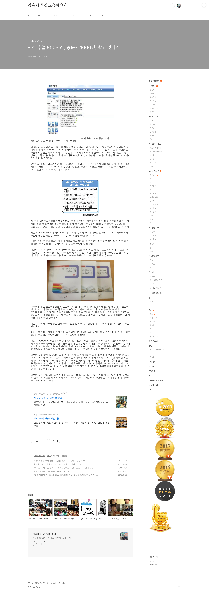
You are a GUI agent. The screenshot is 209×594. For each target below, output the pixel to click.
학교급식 (153, 128)
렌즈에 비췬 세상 (155, 293)
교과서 (152, 201)
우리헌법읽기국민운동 (157, 350)
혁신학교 (153, 101)
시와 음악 (152, 362)
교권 (151, 216)
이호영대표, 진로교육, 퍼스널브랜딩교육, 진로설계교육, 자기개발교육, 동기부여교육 (71, 403)
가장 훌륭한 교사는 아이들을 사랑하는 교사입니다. (52, 538)
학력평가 (153, 186)
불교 (151, 305)
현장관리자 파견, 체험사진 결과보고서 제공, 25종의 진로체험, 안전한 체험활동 (72, 424)
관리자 (103, 15)
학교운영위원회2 (156, 151)
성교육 (152, 112)
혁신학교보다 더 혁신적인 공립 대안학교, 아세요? (56, 464)
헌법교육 (153, 357)
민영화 (152, 321)
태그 (40, 15)
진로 (151, 268)
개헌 (151, 353)
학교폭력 (153, 124)
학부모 (152, 179)
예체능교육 (154, 197)
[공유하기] (41, 441)
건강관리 (152, 371)
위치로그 (73, 15)
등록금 (152, 166)
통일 (150, 390)
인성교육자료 (154, 256)
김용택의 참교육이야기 (47, 6)
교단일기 (153, 212)
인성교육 (153, 264)
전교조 (152, 248)
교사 (151, 182)
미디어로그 (56, 15)
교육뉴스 (153, 276)
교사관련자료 (39, 455)
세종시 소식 (153, 385)
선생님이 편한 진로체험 (47, 418)
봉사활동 (153, 193)
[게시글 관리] (45, 441)
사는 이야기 (154, 318)
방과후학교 (154, 205)
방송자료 (152, 272)
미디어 (152, 325)
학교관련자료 (154, 228)
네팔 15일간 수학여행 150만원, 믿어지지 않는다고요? (58, 460)
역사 (151, 333)
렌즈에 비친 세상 (155, 288)
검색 (172, 6)
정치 (151, 310)
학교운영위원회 (155, 148)
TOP (179, 584)
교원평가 (153, 93)
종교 (150, 298)
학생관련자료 (154, 117)
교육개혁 (153, 108)
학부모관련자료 (155, 144)
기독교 (152, 302)
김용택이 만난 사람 (156, 380)
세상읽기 (153, 336)
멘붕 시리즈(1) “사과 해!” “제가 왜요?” (50, 471)
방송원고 (153, 284)
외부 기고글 (153, 341)
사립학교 (153, 208)
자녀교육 (153, 163)
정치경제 (152, 366)
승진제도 (153, 90)
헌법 (150, 346)
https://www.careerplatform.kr (48, 394)
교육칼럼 (153, 175)
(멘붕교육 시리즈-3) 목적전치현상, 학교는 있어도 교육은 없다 (61, 468)
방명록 (89, 15)
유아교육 (153, 235)
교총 (151, 251)
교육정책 (152, 86)
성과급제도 (154, 97)
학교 (49, 455)
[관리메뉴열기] (204, 5)
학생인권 (153, 135)
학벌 (151, 219)
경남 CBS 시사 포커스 (158, 280)
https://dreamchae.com (44, 414)
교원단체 (152, 244)
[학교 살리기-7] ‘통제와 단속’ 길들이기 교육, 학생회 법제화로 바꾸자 (64, 475)
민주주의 (152, 376)
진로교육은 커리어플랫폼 (48, 397)
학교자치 (153, 105)
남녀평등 (153, 132)
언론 (151, 223)
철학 (151, 260)
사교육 (152, 155)
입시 (151, 139)
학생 (151, 121)
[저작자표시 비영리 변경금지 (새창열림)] (64, 441)
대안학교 (153, 239)
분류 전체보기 (154, 81)
